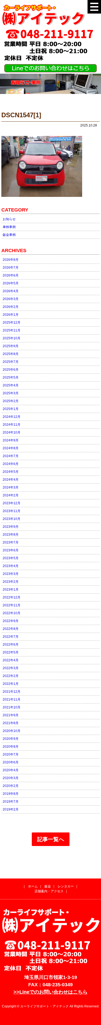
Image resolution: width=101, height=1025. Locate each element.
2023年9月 (11, 527)
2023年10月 (11, 519)
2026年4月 (11, 291)
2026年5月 (11, 283)
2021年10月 (11, 707)
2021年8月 (11, 723)
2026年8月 (11, 260)
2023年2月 (11, 582)
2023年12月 (11, 503)
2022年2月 (11, 676)
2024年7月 (11, 456)
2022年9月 (11, 621)
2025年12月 (11, 322)
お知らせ (9, 219)
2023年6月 (11, 550)
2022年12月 (11, 597)
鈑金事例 (9, 235)
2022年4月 (11, 660)
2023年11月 (11, 511)
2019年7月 (11, 801)
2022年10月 (11, 613)
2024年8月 (11, 448)
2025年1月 (11, 409)
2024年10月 (11, 432)
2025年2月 (11, 401)
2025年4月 (11, 385)
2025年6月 (11, 370)
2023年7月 (11, 542)
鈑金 (47, 886)
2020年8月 (11, 747)
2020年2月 (11, 786)
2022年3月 (11, 668)
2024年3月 (11, 487)
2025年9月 (11, 346)
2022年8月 (11, 629)
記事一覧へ (50, 839)
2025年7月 (11, 362)
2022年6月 (11, 644)
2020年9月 (11, 739)
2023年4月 (11, 566)
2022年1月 (11, 684)
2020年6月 (11, 762)
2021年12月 (11, 692)
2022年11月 (11, 605)
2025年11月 (11, 330)
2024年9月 (11, 440)
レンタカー (66, 886)
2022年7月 (11, 637)
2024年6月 (11, 464)
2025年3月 (11, 393)
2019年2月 (11, 809)
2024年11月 (11, 425)
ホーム (33, 886)
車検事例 (9, 227)
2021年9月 (11, 715)
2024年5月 (11, 472)
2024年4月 (11, 479)
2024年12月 (11, 417)
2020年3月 (11, 778)
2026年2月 (11, 307)
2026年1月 (11, 315)
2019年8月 (11, 794)
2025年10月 (11, 338)
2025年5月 (11, 377)
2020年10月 (11, 731)
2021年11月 (11, 699)
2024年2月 (11, 495)
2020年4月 (11, 770)
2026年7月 (11, 267)
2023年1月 (11, 589)
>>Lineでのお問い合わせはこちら (50, 992)
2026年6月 (11, 275)
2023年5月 (11, 558)
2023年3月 (11, 574)
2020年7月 (11, 754)
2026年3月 (11, 299)
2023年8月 (11, 534)
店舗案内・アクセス (49, 891)
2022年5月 (11, 652)
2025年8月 (11, 354)
